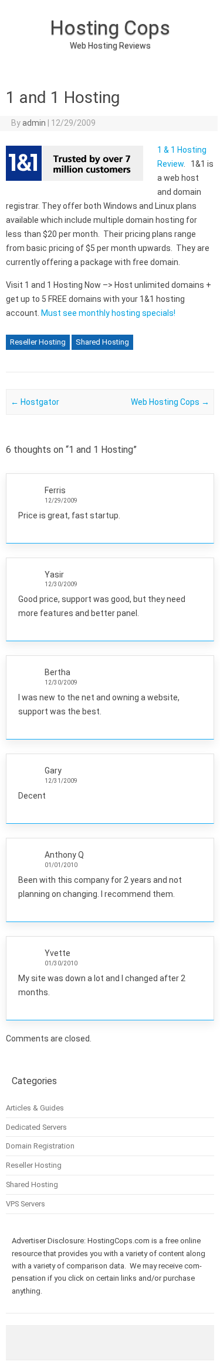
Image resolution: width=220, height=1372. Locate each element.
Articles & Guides (35, 1107)
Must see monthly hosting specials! (108, 313)
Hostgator (35, 402)
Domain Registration (40, 1145)
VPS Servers (25, 1203)
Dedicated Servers (36, 1127)
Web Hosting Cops (170, 402)
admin (34, 123)
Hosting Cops (110, 27)
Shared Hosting (102, 342)
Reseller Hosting (38, 342)
